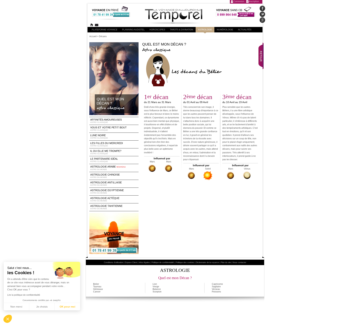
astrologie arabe (108, 167)
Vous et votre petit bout (108, 128)
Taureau (97, 286)
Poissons (216, 291)
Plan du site (226, 262)
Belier (96, 284)
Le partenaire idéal (104, 159)
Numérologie (225, 29)
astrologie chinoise (105, 175)
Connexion (238, 1)
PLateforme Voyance (104, 29)
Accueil (93, 36)
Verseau (216, 289)
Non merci (16, 306)
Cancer (96, 291)
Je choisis (42, 306)
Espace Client (131, 262)
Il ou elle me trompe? (105, 152)
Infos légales (144, 262)
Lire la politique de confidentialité (23, 295)
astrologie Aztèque (104, 199)
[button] (7, 318)
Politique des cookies (185, 262)
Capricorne (217, 284)
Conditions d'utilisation (113, 262)
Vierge (156, 286)
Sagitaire (216, 286)
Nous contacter (239, 262)
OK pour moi (67, 306)
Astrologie (205, 29)
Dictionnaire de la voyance (207, 262)
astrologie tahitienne (106, 207)
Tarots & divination (181, 29)
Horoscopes (157, 29)
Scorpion (157, 291)
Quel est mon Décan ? (175, 278)
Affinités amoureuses (106, 120)
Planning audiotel (133, 29)
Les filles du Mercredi (106, 144)
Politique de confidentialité (162, 262)
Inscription (254, 1)
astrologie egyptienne (107, 191)
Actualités (244, 29)
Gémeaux (98, 289)
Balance (157, 289)
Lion (155, 284)
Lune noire (99, 136)
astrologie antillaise (106, 183)
